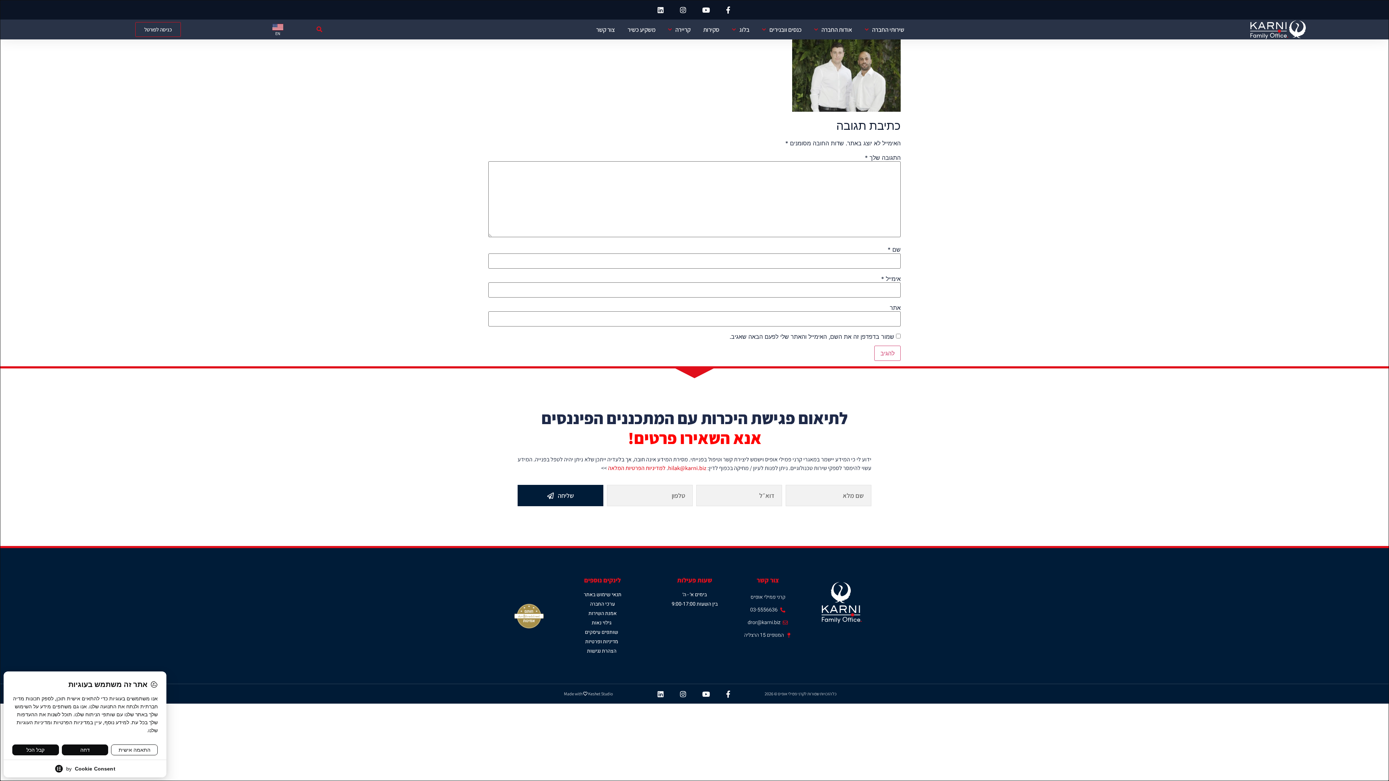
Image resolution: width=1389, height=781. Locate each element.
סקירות (711, 30)
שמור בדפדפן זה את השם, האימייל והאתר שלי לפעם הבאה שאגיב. (812, 337)
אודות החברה (836, 30)
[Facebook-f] (728, 10)
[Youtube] (706, 10)
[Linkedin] (661, 10)
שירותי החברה (888, 30)
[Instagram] (683, 10)
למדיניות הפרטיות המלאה (637, 468)
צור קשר (605, 30)
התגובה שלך (883, 158)
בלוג (744, 30)
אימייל (891, 279)
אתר (895, 308)
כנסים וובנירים (785, 30)
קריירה (683, 30)
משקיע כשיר (641, 30)
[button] (320, 29)
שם (894, 249)
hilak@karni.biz (687, 468)
